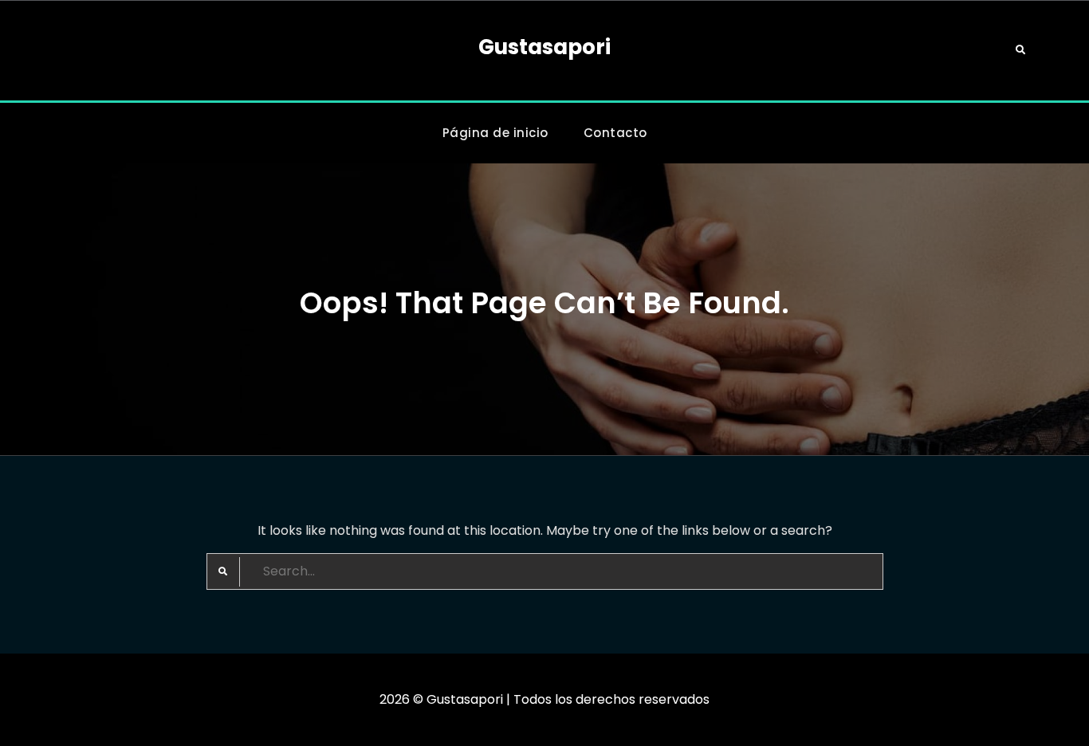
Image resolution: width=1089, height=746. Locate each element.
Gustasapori (544, 47)
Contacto (615, 132)
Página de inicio (495, 132)
